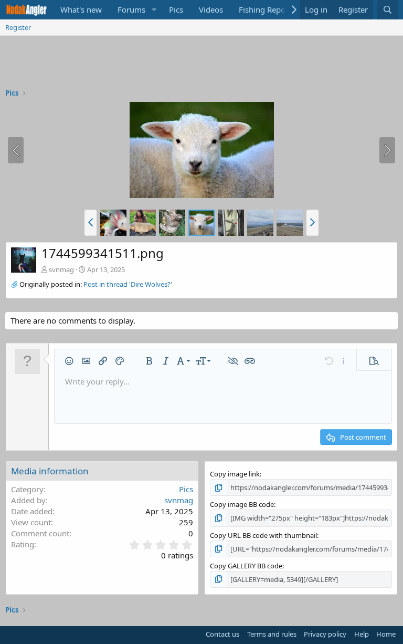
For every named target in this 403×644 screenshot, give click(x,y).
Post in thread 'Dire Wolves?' (127, 284)
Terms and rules (271, 634)
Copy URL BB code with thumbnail (263, 535)
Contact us (222, 634)
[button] (153, 9)
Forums (131, 9)
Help (361, 634)
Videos (211, 9)
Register (18, 27)
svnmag (61, 269)
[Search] (387, 9)
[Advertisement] (201, 64)
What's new (81, 9)
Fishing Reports (267, 9)
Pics (176, 9)
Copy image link (235, 474)
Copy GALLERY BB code (246, 565)
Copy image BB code (242, 504)
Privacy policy (325, 634)
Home (386, 634)
